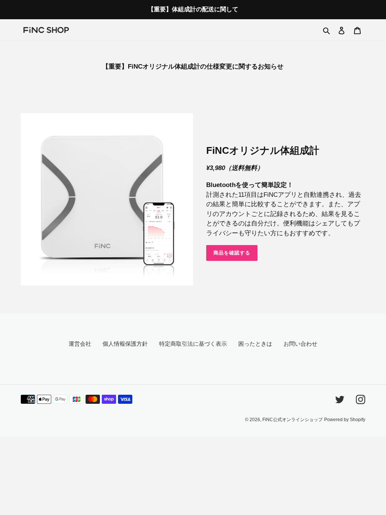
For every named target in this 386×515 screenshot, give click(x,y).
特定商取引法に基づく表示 (193, 343)
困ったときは (255, 343)
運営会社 (80, 343)
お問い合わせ (300, 343)
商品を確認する (231, 253)
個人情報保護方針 (125, 343)
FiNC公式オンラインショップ (292, 419)
